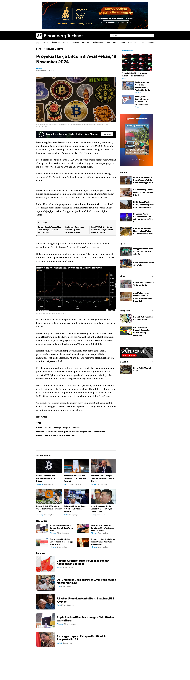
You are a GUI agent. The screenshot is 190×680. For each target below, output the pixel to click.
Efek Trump (71, 435)
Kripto (60, 49)
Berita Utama (127, 51)
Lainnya (151, 42)
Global (65, 42)
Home (38, 49)
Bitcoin (39, 428)
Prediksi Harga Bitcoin (81, 432)
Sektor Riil (132, 42)
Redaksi (39, 68)
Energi (122, 42)
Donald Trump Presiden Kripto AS (50, 435)
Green (142, 42)
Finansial (85, 42)
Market (45, 42)
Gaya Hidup (111, 42)
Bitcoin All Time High (52, 428)
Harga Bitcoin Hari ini (71, 428)
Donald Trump (99, 432)
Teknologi (55, 42)
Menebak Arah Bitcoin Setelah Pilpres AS (53, 432)
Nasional (75, 42)
